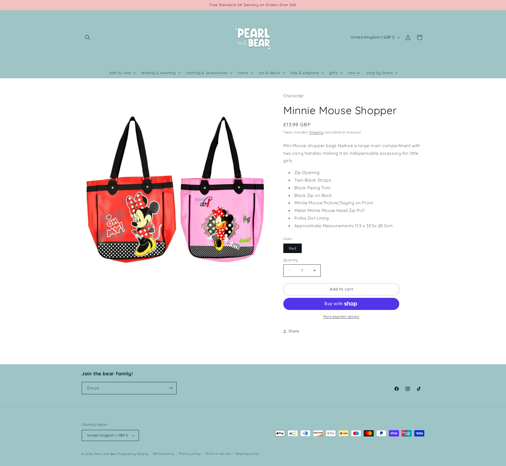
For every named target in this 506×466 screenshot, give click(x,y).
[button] (87, 37)
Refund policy (163, 453)
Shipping (316, 132)
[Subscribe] (170, 388)
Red (292, 248)
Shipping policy (247, 453)
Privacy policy (190, 453)
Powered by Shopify (133, 454)
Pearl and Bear (105, 454)
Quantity (290, 260)
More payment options (341, 316)
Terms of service (218, 453)
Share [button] (294, 331)
